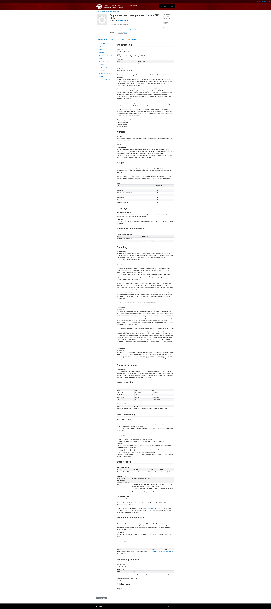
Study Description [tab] (102, 39)
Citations (172, 6)
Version (101, 46)
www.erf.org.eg (155, 472)
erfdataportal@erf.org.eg (166, 472)
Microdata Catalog (131, 5)
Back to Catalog (102, 598)
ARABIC (268, 1)
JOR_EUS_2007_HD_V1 (114, 11)
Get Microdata (124, 20)
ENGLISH (264, 1)
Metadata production (104, 79)
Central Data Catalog (104, 11)
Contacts (101, 76)
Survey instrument (103, 61)
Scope (100, 49)
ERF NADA (99, 606)
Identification (102, 43)
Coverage (101, 52)
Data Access (102, 70)
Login (258, 1)
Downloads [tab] (122, 39)
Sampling (101, 58)
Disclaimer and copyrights (105, 73)
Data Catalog (164, 6)
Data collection (102, 64)
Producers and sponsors (105, 55)
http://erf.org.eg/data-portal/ (155, 508)
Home (97, 11)
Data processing (103, 67)
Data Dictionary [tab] (113, 39)
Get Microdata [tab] (132, 39)
